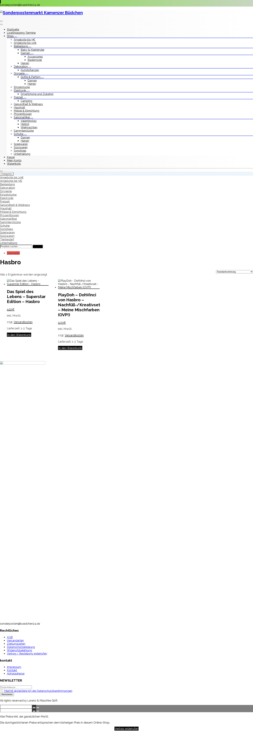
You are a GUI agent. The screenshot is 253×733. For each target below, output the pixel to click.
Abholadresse (15, 673)
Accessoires (35, 56)
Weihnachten (29, 127)
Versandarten (15, 640)
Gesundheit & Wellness (28, 104)
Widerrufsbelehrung (19, 650)
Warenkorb (14, 163)
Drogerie (19, 73)
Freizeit (19, 97)
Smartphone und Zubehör (37, 94)
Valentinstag (28, 121)
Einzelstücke (22, 87)
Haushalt (19, 107)
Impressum (14, 667)
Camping (26, 101)
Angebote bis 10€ (25, 43)
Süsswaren (21, 147)
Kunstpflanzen (30, 70)
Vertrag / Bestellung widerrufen (27, 653)
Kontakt (12, 670)
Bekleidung (21, 46)
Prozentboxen (23, 114)
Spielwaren (21, 144)
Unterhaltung (22, 154)
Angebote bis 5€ (24, 39)
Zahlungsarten (16, 643)
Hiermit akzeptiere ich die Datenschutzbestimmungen (38, 691)
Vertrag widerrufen (126, 728)
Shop (10, 36)
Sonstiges (20, 150)
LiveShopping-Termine (21, 32)
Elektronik (20, 90)
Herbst (25, 124)
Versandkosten (23, 322)
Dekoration (21, 66)
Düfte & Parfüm (31, 77)
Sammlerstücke (24, 130)
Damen (26, 53)
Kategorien (6, 174)
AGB (10, 637)
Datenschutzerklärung (21, 647)
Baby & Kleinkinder (32, 49)
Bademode (35, 60)
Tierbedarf (7, 239)
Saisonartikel (22, 117)
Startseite (13, 29)
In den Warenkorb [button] (19, 334)
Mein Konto (14, 160)
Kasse (11, 157)
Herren (25, 63)
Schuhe (19, 134)
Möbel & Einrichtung (26, 110)
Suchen (37, 246)
